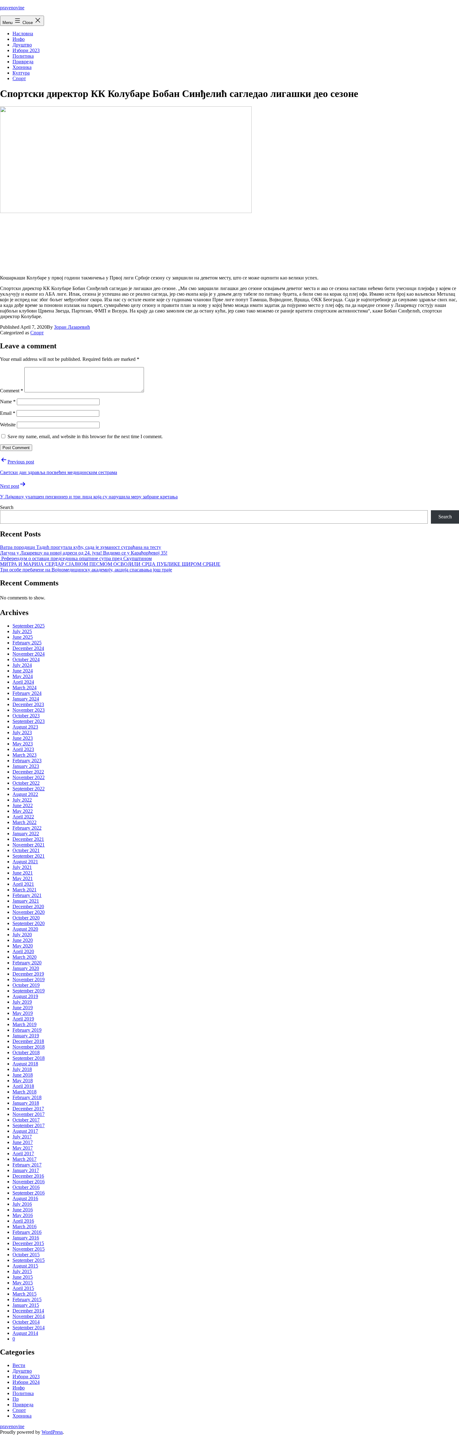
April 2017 (23, 1153)
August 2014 (25, 1333)
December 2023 (28, 704)
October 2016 (26, 1187)
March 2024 (24, 687)
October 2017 (26, 1119)
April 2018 (23, 1086)
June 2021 (22, 872)
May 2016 (22, 1215)
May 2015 (22, 1282)
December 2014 (28, 1310)
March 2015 (24, 1294)
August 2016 (25, 1198)
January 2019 (25, 1035)
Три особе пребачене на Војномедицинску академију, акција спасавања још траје (86, 569)
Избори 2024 (26, 1382)
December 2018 (28, 1041)
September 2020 (28, 923)
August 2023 (25, 727)
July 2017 (22, 1136)
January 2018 (25, 1103)
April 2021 (23, 884)
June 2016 (22, 1209)
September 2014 (28, 1327)
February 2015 (27, 1299)
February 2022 (27, 828)
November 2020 (28, 912)
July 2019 (22, 1002)
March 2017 (24, 1159)
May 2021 (22, 878)
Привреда (22, 61)
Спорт (19, 78)
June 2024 (22, 670)
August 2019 (25, 996)
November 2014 (28, 1316)
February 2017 (27, 1164)
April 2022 (23, 816)
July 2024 (22, 665)
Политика (23, 56)
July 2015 (22, 1271)
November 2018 (28, 1047)
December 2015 (28, 1243)
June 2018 (22, 1075)
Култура (21, 72)
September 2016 (28, 1192)
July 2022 (22, 799)
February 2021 (27, 895)
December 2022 (28, 771)
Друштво (22, 44)
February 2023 (27, 760)
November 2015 (28, 1249)
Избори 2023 (26, 50)
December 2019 (28, 974)
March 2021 (24, 889)
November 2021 (28, 844)
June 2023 (22, 738)
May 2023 (22, 743)
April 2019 (23, 1018)
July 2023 (22, 732)
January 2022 (25, 833)
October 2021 (26, 850)
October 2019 (26, 985)
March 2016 (24, 1226)
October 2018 (26, 1052)
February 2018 (27, 1097)
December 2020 (28, 906)
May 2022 (22, 811)
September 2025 (28, 625)
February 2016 (27, 1232)
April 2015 (23, 1288)
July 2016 (22, 1204)
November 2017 (28, 1114)
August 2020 (25, 929)
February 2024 (27, 693)
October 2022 (26, 783)
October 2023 (26, 715)
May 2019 (22, 1013)
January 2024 (25, 698)
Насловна (22, 33)
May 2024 (22, 676)
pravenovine (12, 7)
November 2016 (28, 1181)
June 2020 (22, 940)
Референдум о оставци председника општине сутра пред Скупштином (76, 558)
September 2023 (28, 721)
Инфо (18, 39)
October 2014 (26, 1322)
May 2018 (22, 1080)
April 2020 (23, 951)
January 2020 (25, 968)
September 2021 (28, 856)
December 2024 (28, 648)
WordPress (52, 1432)
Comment (11, 390)
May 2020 (22, 945)
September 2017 (28, 1125)
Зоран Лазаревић (72, 327)
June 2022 (22, 805)
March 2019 (24, 1024)
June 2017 (22, 1142)
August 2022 (25, 794)
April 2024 (23, 682)
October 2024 (26, 659)
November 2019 (28, 979)
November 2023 (28, 710)
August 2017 (25, 1131)
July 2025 (22, 631)
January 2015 (25, 1305)
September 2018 (28, 1058)
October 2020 (26, 917)
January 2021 (25, 901)
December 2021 (28, 839)
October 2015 (26, 1254)
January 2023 (25, 766)
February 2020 (27, 962)
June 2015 (22, 1277)
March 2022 (24, 822)
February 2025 (27, 642)
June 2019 (22, 1007)
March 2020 (24, 957)
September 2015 (28, 1260)
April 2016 (23, 1221)
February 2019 (27, 1030)
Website (8, 424)
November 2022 (28, 777)
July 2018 (22, 1069)
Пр (15, 1399)
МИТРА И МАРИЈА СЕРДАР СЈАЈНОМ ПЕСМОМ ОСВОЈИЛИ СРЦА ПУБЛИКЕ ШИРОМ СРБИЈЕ (110, 564)
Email (7, 413)
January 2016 (25, 1237)
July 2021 (22, 867)
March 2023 (24, 755)
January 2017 (25, 1170)
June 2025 (22, 637)
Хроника (22, 67)
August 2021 (25, 861)
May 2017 (22, 1148)
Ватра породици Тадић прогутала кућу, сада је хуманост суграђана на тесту (80, 547)
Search (6, 507)
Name (8, 401)
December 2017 (28, 1108)
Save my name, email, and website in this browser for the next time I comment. (85, 436)
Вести (18, 1365)
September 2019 (28, 990)
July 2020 (22, 934)
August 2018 (25, 1063)
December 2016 (28, 1176)
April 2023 (23, 749)
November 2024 (28, 654)
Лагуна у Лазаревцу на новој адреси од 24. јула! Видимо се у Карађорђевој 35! (83, 552)
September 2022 (28, 788)
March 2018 (24, 1091)
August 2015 (25, 1265)
